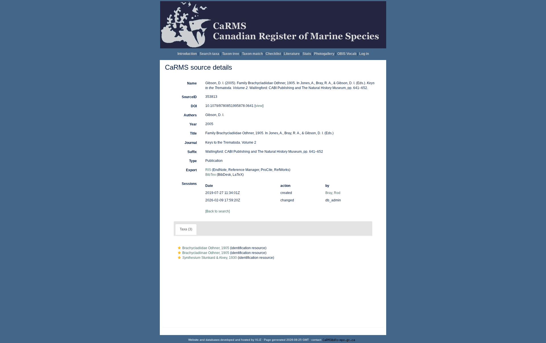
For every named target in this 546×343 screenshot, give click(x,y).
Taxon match (252, 54)
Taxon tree (230, 54)
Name (192, 83)
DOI (194, 106)
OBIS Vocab (346, 54)
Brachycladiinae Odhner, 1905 (205, 253)
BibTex (210, 175)
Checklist (273, 54)
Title (193, 133)
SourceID (189, 97)
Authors (190, 115)
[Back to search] (217, 211)
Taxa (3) (186, 229)
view (258, 106)
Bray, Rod (332, 193)
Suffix (192, 152)
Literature (292, 54)
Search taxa (209, 54)
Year (193, 124)
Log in (364, 54)
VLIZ (258, 339)
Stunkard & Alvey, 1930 (209, 258)
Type (193, 161)
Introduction (187, 54)
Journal (191, 143)
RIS (208, 170)
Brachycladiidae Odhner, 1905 (205, 248)
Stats (307, 54)
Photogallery (324, 54)
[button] (179, 248)
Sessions (189, 184)
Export (191, 170)
